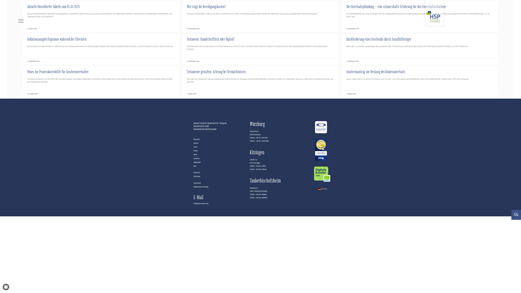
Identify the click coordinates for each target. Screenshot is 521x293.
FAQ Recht (196, 172)
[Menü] (21, 21)
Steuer (195, 150)
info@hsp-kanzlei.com (201, 203)
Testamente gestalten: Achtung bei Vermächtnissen (216, 71)
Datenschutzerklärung (200, 186)
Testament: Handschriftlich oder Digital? (211, 39)
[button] (6, 287)
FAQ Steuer (197, 176)
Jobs (194, 166)
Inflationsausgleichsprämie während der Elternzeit (57, 39)
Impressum (197, 183)
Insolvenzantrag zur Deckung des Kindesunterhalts (375, 71)
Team (195, 147)
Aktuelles (196, 158)
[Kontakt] (516, 214)
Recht (195, 154)
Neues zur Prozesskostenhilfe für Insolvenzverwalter (58, 71)
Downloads (197, 162)
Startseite (196, 139)
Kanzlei (195, 143)
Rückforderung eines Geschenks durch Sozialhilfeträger (378, 39)
